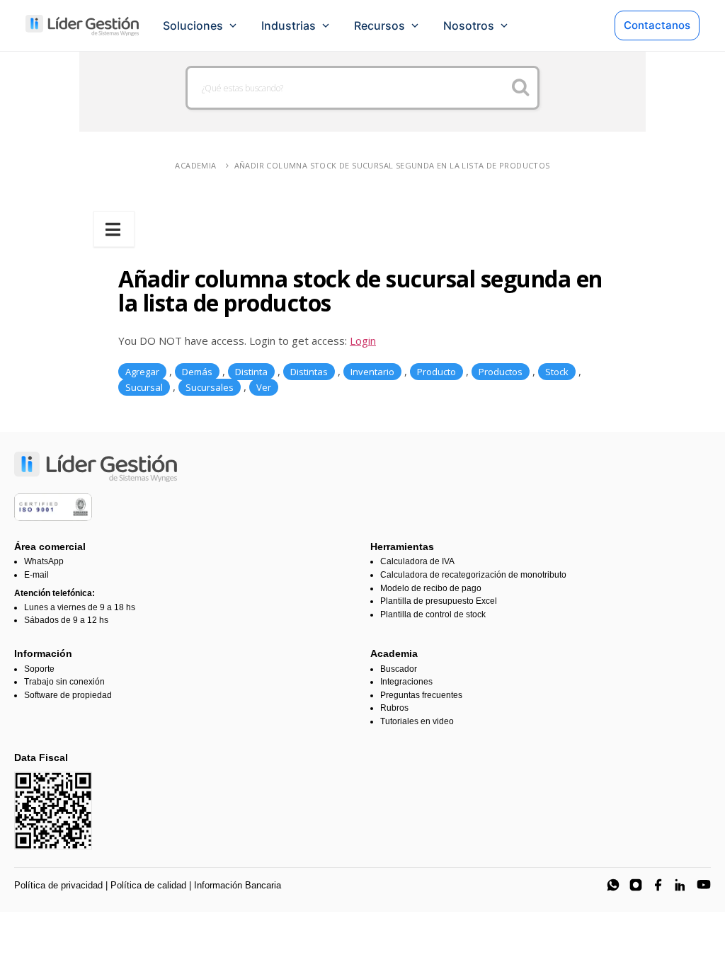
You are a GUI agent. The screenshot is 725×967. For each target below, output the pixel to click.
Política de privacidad (58, 885)
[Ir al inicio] (82, 25)
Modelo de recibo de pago (430, 588)
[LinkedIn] (681, 885)
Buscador (398, 669)
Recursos (379, 25)
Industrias (288, 25)
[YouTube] (704, 885)
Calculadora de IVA (417, 561)
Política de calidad (148, 885)
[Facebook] (658, 885)
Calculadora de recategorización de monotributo (473, 575)
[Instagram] (636, 885)
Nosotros (468, 25)
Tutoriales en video (417, 721)
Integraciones (406, 682)
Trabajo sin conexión (64, 682)
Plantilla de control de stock (433, 614)
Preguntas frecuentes (421, 695)
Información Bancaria (237, 885)
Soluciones (193, 25)
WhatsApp (44, 561)
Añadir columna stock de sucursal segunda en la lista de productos (392, 165)
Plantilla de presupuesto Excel (438, 601)
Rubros (394, 708)
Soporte (39, 669)
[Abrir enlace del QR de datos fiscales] (53, 810)
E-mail (36, 575)
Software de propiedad (68, 695)
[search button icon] (520, 88)
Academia (195, 165)
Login (363, 340)
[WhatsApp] (613, 885)
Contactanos (657, 25)
